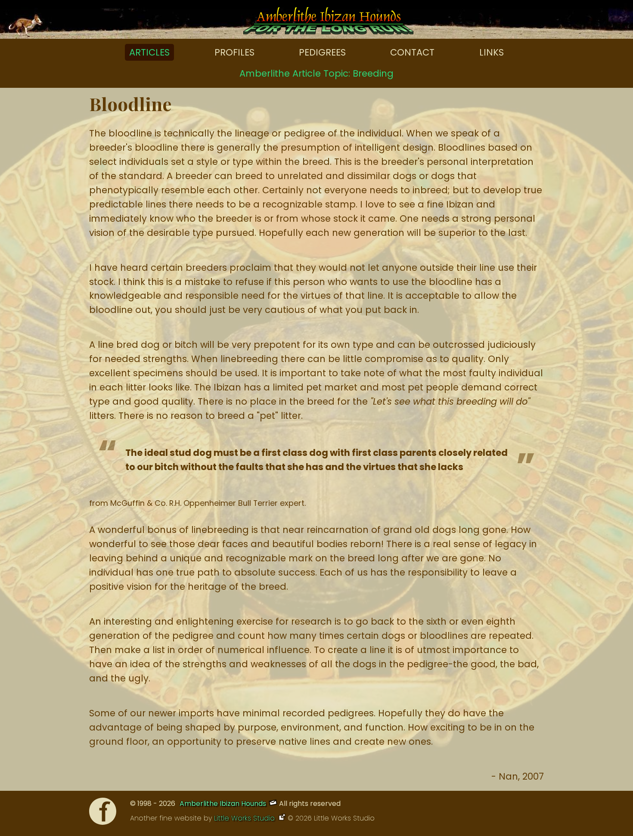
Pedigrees (322, 52)
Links (491, 52)
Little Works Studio (245, 818)
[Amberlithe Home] (328, 23)
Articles (149, 52)
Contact (412, 52)
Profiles (234, 52)
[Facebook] (102, 813)
